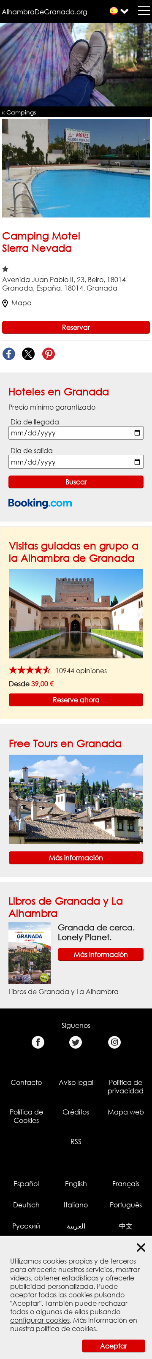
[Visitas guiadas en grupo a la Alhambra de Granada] (76, 613)
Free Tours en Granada (65, 743)
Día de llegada (35, 422)
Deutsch (26, 1205)
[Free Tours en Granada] (76, 798)
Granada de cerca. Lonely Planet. (96, 932)
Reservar (76, 327)
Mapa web (126, 1112)
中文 (126, 1226)
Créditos (75, 1112)
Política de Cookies (26, 1116)
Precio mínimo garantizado (51, 407)
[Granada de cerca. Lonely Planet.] (29, 953)
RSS (76, 1141)
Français (125, 1184)
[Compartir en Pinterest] (48, 354)
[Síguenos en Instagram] (114, 1042)
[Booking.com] (40, 503)
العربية (76, 1226)
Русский (26, 1226)
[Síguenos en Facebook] (37, 1042)
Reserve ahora (76, 700)
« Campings (19, 112)
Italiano (76, 1205)
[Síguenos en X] (75, 1042)
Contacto (26, 1082)
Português (126, 1205)
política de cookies (66, 1328)
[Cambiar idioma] (113, 10)
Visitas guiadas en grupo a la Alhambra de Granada (73, 551)
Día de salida (32, 450)
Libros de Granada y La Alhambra (63, 991)
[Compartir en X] (28, 354)
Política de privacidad (126, 1086)
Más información (76, 857)
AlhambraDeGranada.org (44, 12)
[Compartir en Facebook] (8, 354)
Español (26, 1184)
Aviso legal (76, 1082)
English (76, 1184)
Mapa (21, 303)
